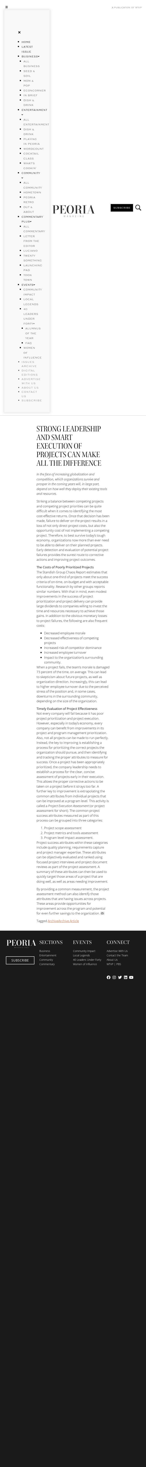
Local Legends (81, 955)
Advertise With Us (117, 951)
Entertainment (47, 955)
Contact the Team (117, 955)
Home (26, 42)
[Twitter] (120, 977)
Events (27, 284)
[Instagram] (114, 977)
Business (29, 56)
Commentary (47, 964)
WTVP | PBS (114, 964)
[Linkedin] (126, 977)
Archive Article (68, 921)
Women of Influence (85, 964)
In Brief (30, 95)
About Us (112, 959)
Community (46, 959)
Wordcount (33, 148)
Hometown (32, 192)
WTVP (138, 7)
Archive (53, 921)
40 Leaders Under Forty (87, 959)
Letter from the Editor (31, 241)
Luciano (30, 250)
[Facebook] (108, 977)
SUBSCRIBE (31, 400)
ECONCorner (34, 90)
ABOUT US (30, 387)
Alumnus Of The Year (33, 333)
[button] (27, 6)
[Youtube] (131, 977)
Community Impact (84, 951)
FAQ (28, 343)
